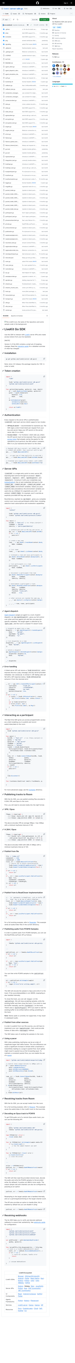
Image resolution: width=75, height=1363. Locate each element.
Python (27, 1280)
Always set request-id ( (29, 78)
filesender (32, 922)
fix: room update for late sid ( (31, 265)
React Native (35, 1278)
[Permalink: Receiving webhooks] (3, 1215)
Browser (21, 1276)
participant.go (9, 213)
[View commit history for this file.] (46, 25)
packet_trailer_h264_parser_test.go (15, 198)
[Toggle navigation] (3, 2)
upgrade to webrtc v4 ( (29, 276)
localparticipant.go (11, 171)
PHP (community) (34, 1288)
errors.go (8, 134)
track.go (7, 291)
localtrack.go (9, 175)
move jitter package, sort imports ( (32, 291)
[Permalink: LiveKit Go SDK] (3, 329)
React (20, 1294)
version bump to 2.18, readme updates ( (34, 63)
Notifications (46, 8)
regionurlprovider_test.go (12, 250)
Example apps (28, 1308)
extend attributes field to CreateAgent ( (34, 40)
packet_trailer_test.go (11, 209)
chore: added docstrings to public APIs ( (34, 104)
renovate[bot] (7, 25)
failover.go (8, 138)
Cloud (36, 1308)
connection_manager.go (12, 93)
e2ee (6, 33)
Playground (35, 1300)
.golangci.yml (9, 52)
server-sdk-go (16, 9)
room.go (7, 261)
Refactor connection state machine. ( (33, 52)
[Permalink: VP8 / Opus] (3, 809)
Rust (42, 1278)
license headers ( (27, 81)
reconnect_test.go (10, 242)
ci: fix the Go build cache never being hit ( (34, 29)
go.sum (7, 153)
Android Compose (29, 1294)
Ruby (32, 1286)
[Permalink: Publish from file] (3, 851)
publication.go (9, 231)
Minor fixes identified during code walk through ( (36, 302)
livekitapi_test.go (10, 168)
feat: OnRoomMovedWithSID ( (31, 85)
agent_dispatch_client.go (12, 70)
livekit (6, 9)
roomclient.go (9, 269)
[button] (44, 358)
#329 (27, 59)
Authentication (9, 482)
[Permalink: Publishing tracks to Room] (3, 794)
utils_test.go (9, 306)
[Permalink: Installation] (3, 353)
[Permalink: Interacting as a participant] (3, 715)
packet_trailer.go (10, 190)
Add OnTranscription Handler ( (31, 295)
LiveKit (27, 335)
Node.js (20, 1280)
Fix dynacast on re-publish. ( (30, 171)
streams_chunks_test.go (12, 287)
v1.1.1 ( (24, 59)
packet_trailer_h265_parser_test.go (15, 205)
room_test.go (9, 265)
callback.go (8, 85)
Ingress (37, 1305)
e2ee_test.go (9, 111)
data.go (7, 104)
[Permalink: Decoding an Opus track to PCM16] (3, 1113)
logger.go (8, 183)
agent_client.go (10, 66)
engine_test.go (9, 130)
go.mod (7, 149)
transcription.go (10, 295)
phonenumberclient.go (12, 220)
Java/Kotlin (39, 1286)
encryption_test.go (11, 123)
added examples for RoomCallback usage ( (35, 89)
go (54, 27)
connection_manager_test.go (14, 96)
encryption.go (9, 119)
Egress (31, 1305)
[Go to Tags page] (17, 19)
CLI (25, 1310)
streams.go (8, 284)
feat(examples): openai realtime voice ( (33, 48)
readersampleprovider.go (12, 235)
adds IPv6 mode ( (27, 44)
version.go (8, 310)
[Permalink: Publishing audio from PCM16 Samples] (3, 929)
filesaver (32, 1107)
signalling (8, 44)
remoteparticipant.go (11, 254)
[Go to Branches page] (14, 19)
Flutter (27, 1278)
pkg (6, 40)
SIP (42, 1305)
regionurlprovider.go (11, 246)
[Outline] (47, 315)
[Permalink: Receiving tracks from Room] (3, 1098)
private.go (8, 224)
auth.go (7, 78)
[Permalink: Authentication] (3, 415)
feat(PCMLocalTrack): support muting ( (34, 224)
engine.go (8, 126)
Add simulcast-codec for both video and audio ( (36, 179)
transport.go (9, 299)
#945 (34, 44)
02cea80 (36, 25)
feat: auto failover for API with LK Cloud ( (34, 220)
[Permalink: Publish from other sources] (3, 1022)
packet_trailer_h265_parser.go (14, 201)
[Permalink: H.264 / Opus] (3, 829)
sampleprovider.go (11, 276)
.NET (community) (24, 1290)
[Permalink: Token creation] (3, 370)
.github (7, 29)
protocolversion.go (11, 227)
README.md (9, 63)
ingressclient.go (10, 156)
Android (21, 1278)
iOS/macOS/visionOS (32, 1276)
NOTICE (7, 59)
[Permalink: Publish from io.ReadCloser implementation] (3, 892)
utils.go (7, 302)
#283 (33, 81)
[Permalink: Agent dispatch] (3, 611)
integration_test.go (11, 160)
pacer (10, 1055)
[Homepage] (37, 2)
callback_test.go (10, 89)
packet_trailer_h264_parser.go (14, 194)
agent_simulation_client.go (13, 74)
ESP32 (27, 1283)
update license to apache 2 (30, 55)
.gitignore (8, 48)
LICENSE (8, 55)
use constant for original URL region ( (33, 93)
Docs (20, 1308)
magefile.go (8, 186)
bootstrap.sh (9, 81)
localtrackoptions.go (11, 179)
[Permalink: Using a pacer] (3, 1038)
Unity (32, 1280)
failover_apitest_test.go (12, 141)
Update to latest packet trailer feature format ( (36, 190)
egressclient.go (10, 115)
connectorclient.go (11, 100)
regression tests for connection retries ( (34, 186)
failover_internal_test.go (12, 145)
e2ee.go (7, 108)
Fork (57, 8)
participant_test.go (11, 216)
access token (12, 439)
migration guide (23, 346)
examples (8, 37)
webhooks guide (39, 1222)
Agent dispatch (9, 615)
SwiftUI (39, 1294)
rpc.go (7, 272)
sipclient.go (8, 280)
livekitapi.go (9, 164)
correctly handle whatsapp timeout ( (33, 160)
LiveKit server (23, 1305)
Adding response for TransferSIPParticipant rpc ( (36, 280)
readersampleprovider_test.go (14, 239)
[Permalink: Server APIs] (3, 468)
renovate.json (9, 257)
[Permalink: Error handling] (3, 666)
